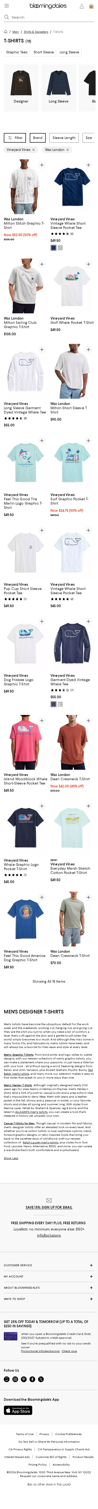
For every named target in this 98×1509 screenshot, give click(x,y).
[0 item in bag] (91, 6)
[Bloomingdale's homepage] (7, 32)
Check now (69, 1351)
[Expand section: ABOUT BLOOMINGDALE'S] (49, 1287)
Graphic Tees (17, 52)
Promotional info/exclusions (40, 1351)
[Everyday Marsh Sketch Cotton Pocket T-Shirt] (72, 828)
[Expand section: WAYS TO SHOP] (49, 1298)
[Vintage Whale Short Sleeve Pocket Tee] (72, 186)
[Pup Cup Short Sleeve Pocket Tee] (26, 552)
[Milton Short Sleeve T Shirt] (72, 371)
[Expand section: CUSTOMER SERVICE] (49, 1265)
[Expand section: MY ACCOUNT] (49, 1276)
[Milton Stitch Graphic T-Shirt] (26, 186)
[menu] (7, 6)
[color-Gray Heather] (60, 247)
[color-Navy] (53, 704)
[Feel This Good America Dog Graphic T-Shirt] (26, 919)
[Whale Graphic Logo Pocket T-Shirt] (26, 828)
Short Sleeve (44, 52)
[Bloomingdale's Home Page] (48, 6)
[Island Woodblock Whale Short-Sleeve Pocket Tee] (26, 742)
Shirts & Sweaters (36, 32)
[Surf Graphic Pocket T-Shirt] (72, 462)
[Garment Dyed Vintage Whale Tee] (72, 643)
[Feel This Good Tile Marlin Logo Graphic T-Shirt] (26, 462)
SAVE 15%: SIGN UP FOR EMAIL (49, 1207)
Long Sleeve (69, 52)
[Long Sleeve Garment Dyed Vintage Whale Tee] (26, 371)
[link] (26, 228)
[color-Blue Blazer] (53, 247)
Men (15, 32)
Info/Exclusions (49, 1235)
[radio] (53, 248)
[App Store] (18, 1410)
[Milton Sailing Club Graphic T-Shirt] (26, 285)
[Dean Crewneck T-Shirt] (72, 742)
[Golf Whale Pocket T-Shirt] (72, 285)
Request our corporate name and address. (49, 1476)
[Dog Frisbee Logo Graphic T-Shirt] (26, 643)
